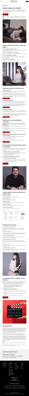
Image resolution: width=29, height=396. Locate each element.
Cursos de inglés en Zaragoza (6, 357)
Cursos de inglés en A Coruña (21, 385)
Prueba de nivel (10, 371)
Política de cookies (12, 393)
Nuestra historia (4, 366)
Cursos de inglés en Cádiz (14, 385)
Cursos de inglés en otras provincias (21, 388)
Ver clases (5, 14)
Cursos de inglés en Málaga (12, 356)
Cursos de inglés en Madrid (6, 355)
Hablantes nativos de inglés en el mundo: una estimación (11, 374)
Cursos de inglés (10, 364)
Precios (9, 365)
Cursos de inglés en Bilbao (19, 356)
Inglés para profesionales (5, 352)
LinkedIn (22, 365)
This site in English (17, 366)
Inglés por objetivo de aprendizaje (12, 352)
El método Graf (10, 366)
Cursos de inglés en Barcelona (12, 355)
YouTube (22, 364)
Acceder (27, 1)
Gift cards (16, 364)
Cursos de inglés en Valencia (20, 355)
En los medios (16, 365)
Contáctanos (4, 365)
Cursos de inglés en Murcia (13, 357)
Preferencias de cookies (16, 393)
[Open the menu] (1, 1)
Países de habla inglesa (11, 372)
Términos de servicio (22, 393)
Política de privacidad (7, 393)
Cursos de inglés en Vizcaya (14, 388)
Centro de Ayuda (4, 364)
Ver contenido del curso (6, 98)
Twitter (22, 366)
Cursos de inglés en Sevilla (6, 356)
